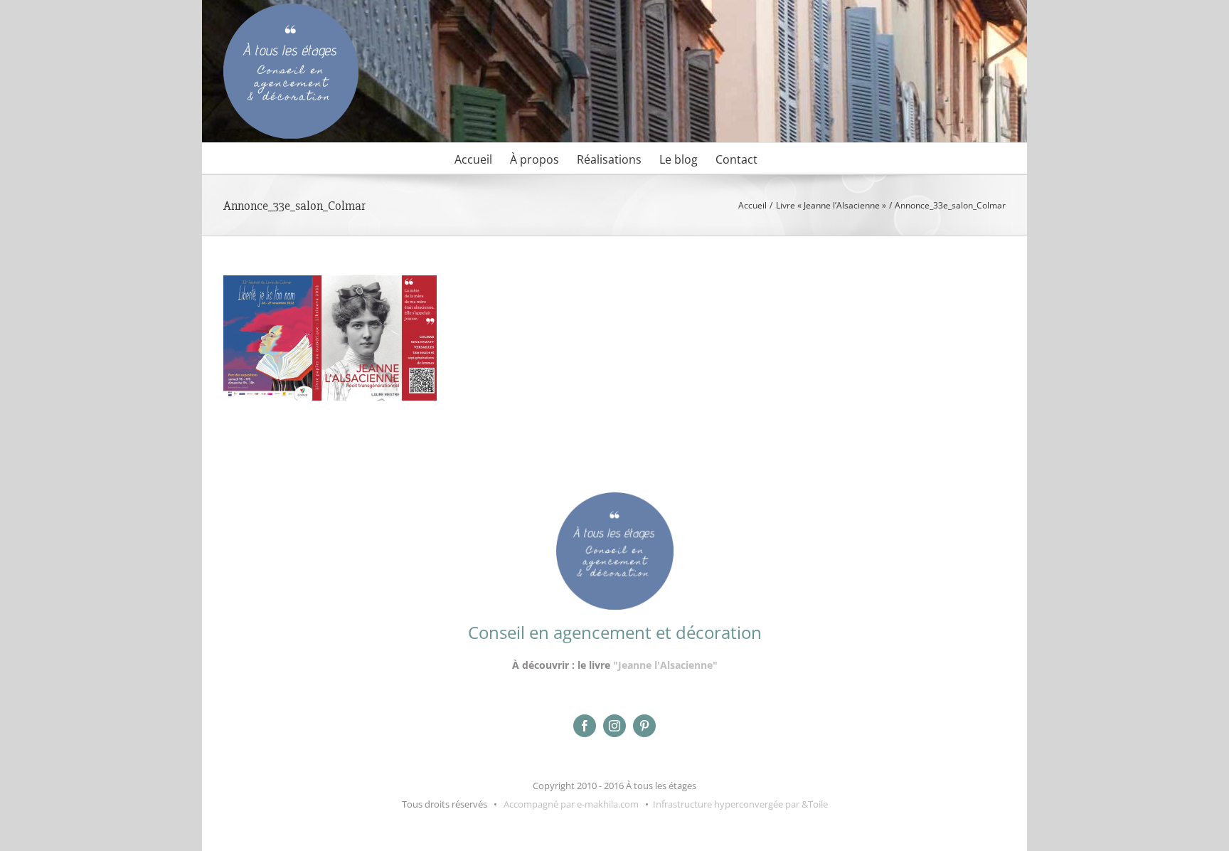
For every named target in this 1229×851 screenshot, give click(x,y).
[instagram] (614, 725)
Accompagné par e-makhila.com (570, 804)
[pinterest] (644, 725)
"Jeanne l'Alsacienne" (665, 665)
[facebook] (584, 725)
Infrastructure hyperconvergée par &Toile (740, 804)
